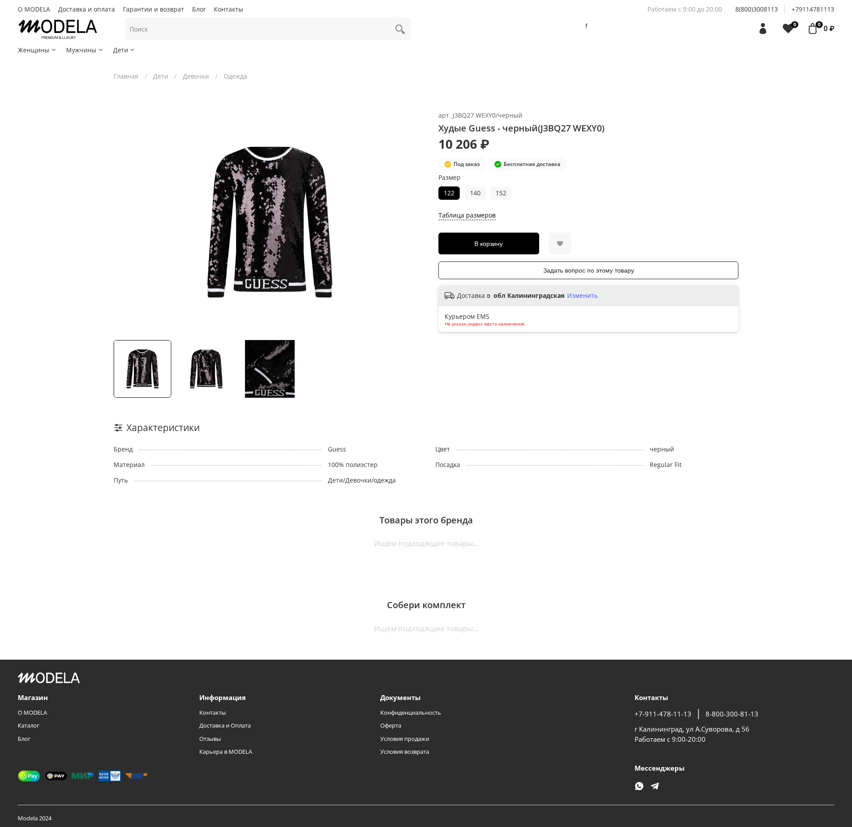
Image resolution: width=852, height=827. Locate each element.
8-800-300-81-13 (732, 714)
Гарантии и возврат (153, 9)
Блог (199, 9)
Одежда (235, 76)
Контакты (228, 9)
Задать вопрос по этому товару (588, 270)
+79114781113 (813, 9)
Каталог (28, 725)
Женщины (33, 50)
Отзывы (210, 739)
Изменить (582, 296)
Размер (449, 178)
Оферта (390, 725)
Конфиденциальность (410, 712)
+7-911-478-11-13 (663, 714)
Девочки (196, 76)
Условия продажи (404, 739)
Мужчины (81, 50)
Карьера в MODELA (225, 752)
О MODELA (34, 9)
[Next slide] (413, 222)
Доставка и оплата (86, 9)
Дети (120, 50)
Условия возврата (404, 752)
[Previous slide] (126, 222)
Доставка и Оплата (225, 725)
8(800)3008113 (756, 9)
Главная (126, 76)
